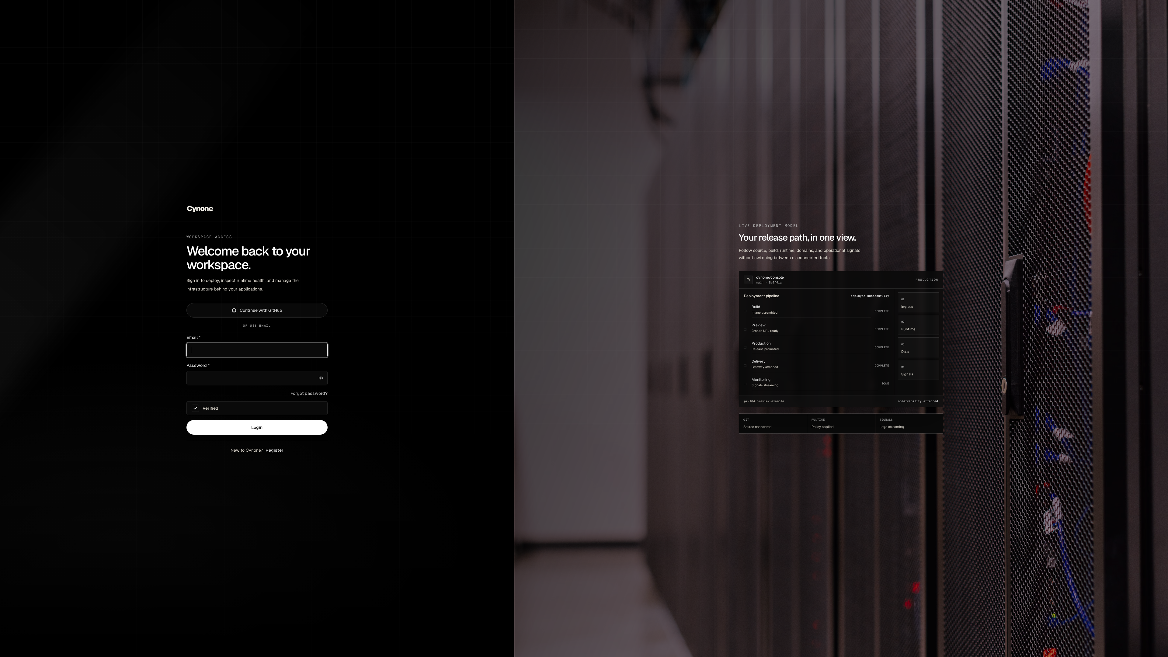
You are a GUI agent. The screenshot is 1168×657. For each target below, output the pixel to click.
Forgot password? (309, 393)
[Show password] (321, 378)
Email (193, 337)
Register (274, 450)
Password (198, 365)
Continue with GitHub (261, 310)
